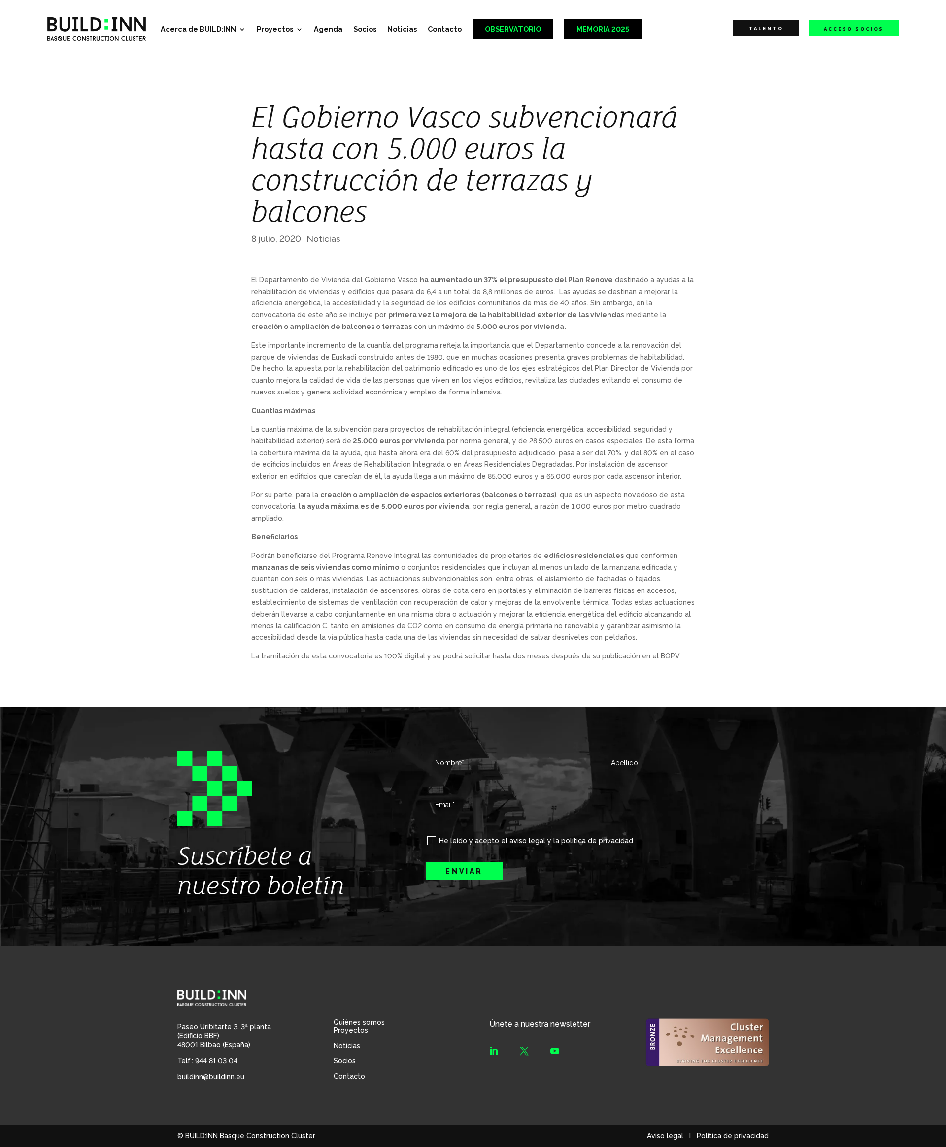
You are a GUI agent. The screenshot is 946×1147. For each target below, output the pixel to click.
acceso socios (854, 29)
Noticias (402, 29)
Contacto (445, 29)
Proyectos (275, 29)
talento (766, 28)
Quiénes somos (359, 1022)
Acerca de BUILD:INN (198, 29)
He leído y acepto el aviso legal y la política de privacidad (536, 841)
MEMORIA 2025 (602, 29)
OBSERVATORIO (513, 29)
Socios (364, 29)
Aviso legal (665, 1136)
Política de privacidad (733, 1136)
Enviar (464, 871)
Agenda (328, 29)
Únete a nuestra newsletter (539, 1024)
